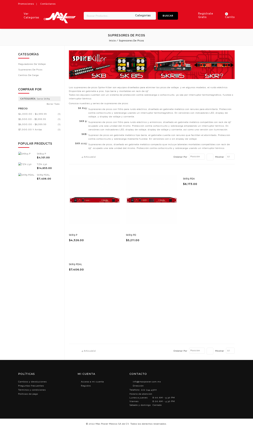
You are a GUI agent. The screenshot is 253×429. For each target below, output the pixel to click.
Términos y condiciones (32, 390)
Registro (86, 385)
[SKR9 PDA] (208, 172)
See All (39, 185)
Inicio (112, 40)
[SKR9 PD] (151, 200)
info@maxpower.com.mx (147, 381)
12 (228, 156)
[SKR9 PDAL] (94, 257)
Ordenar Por (180, 157)
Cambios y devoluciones (32, 381)
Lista (76, 157)
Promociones (26, 4)
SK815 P (41, 153)
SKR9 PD (131, 235)
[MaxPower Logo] (60, 13)
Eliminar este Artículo (58, 99)
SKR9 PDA (189, 178)
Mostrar (219, 157)
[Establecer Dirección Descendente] (210, 157)
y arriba (30, 129)
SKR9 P (73, 235)
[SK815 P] (24, 154)
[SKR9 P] (94, 200)
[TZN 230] (25, 164)
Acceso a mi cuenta (92, 381)
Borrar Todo (53, 104)
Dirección (138, 385)
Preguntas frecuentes (31, 385)
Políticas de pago (28, 394)
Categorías (143, 15)
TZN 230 (42, 164)
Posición (195, 156)
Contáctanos (48, 4)
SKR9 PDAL (75, 264)
